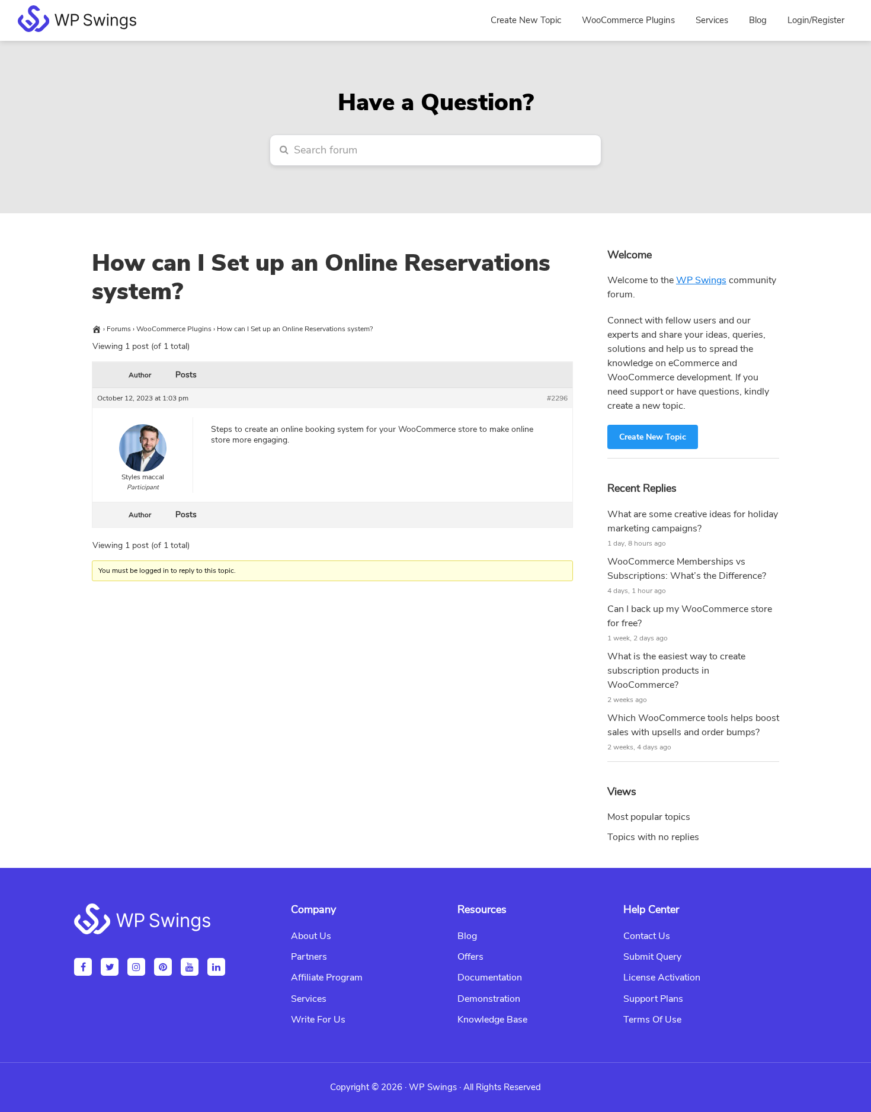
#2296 (557, 398)
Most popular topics (648, 816)
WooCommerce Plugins (174, 329)
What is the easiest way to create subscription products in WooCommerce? (676, 670)
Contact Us (646, 936)
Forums (119, 329)
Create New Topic (652, 437)
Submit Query (652, 956)
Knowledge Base (492, 1019)
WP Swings (701, 280)
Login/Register (815, 20)
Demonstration (488, 998)
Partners (309, 956)
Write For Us (318, 1019)
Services (308, 998)
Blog (467, 936)
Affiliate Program (327, 977)
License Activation (661, 977)
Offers (470, 956)
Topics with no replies (653, 837)
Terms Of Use (652, 1019)
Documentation (489, 977)
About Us (311, 936)
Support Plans (653, 998)
